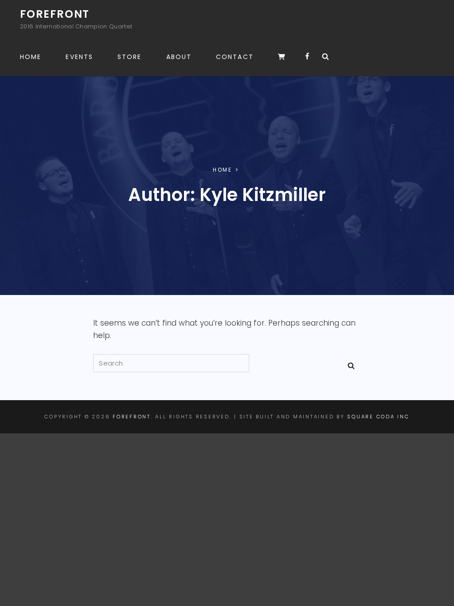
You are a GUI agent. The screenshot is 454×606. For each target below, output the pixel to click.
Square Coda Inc (378, 416)
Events (79, 56)
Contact (235, 56)
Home (30, 56)
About (179, 56)
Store (129, 56)
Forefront (55, 14)
